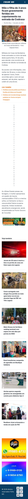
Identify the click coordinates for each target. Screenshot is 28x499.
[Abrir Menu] (24, 2)
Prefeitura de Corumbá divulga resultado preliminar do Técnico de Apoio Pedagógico (14, 97)
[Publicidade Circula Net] (14, 481)
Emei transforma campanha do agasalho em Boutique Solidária (14, 362)
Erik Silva (8, 23)
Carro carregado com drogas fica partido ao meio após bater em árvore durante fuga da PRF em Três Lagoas (14, 296)
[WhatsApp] (21, 495)
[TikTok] (21, 491)
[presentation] (14, 249)
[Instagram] (18, 491)
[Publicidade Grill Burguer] (14, 458)
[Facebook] (18, 488)
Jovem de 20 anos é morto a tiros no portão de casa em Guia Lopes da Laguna (14, 263)
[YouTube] (18, 495)
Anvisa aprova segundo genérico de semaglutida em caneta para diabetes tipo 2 (14, 393)
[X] (21, 488)
